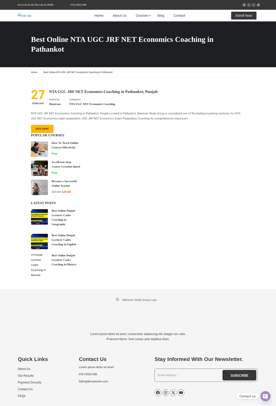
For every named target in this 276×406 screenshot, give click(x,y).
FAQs (21, 396)
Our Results (26, 375)
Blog (161, 15)
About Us (120, 15)
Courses (142, 15)
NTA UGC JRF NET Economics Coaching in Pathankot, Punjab (103, 91)
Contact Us (25, 389)
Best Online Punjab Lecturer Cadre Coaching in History (64, 260)
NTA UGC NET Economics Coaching (92, 104)
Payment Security (29, 382)
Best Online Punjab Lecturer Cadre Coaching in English (64, 240)
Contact (179, 15)
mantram (55, 104)
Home (98, 15)
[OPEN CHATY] (265, 396)
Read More (42, 128)
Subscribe (239, 375)
